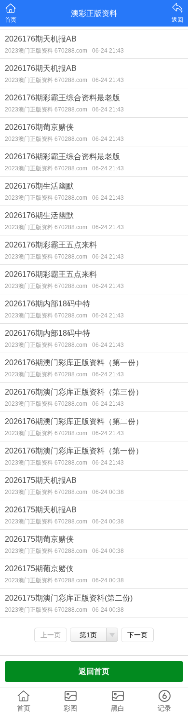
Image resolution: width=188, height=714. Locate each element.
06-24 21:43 (108, 50)
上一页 (50, 635)
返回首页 (94, 671)
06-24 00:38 (108, 492)
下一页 (137, 635)
